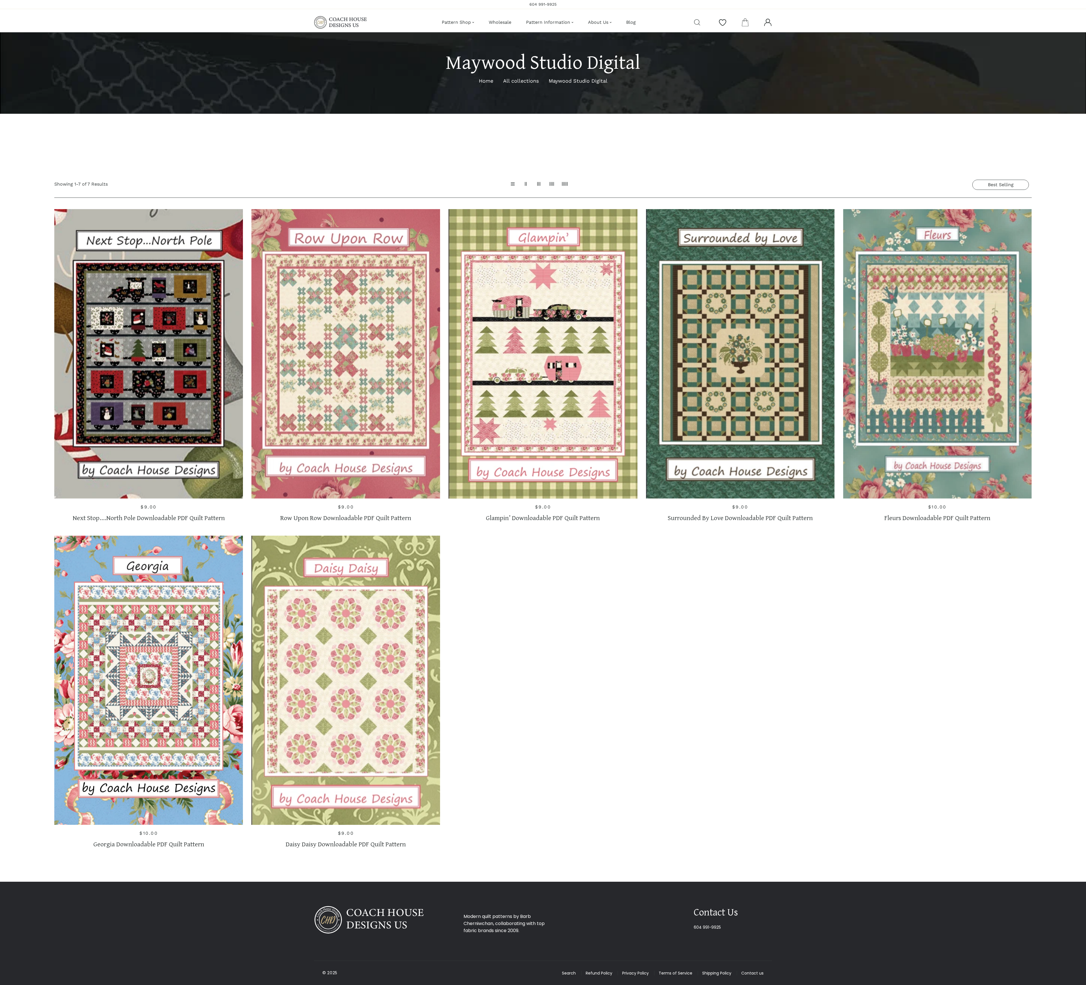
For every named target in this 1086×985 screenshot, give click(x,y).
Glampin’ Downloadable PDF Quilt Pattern (543, 518)
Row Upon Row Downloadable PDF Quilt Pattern (345, 518)
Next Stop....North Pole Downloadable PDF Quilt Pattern (149, 518)
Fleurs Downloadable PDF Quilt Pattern (937, 518)
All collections (521, 81)
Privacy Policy (635, 973)
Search (569, 973)
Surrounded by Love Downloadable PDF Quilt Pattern (740, 518)
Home (486, 81)
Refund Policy (599, 973)
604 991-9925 (707, 927)
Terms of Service (675, 973)
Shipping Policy (716, 973)
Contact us (752, 973)
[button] (745, 22)
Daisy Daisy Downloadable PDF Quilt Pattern (346, 844)
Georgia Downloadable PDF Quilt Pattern (148, 844)
